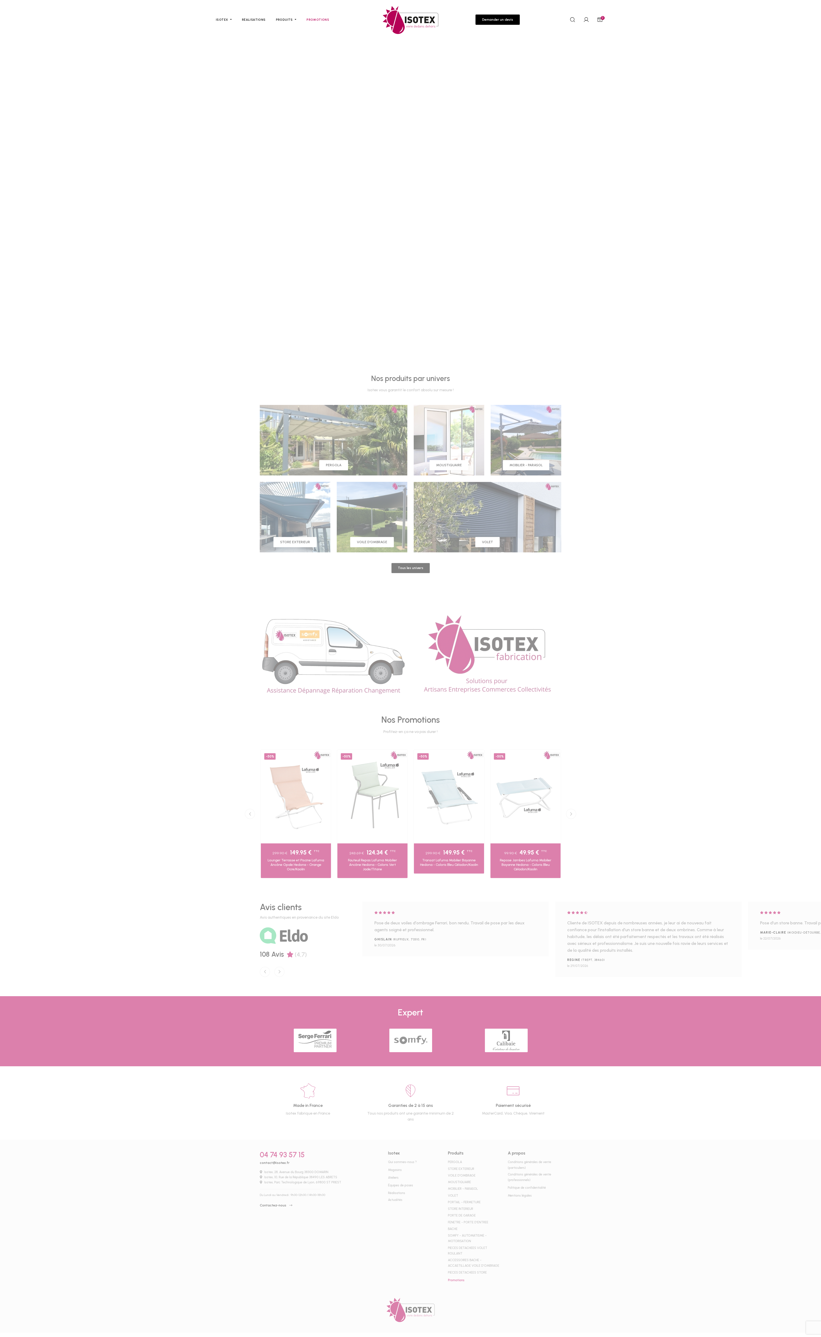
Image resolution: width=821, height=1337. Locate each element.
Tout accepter (365, 681)
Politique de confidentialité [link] (454, 681)
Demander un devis (497, 20)
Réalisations (254, 20)
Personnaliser (421, 681)
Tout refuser (394, 681)
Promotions (318, 20)
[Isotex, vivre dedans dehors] (410, 20)
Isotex (222, 20)
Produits (285, 20)
